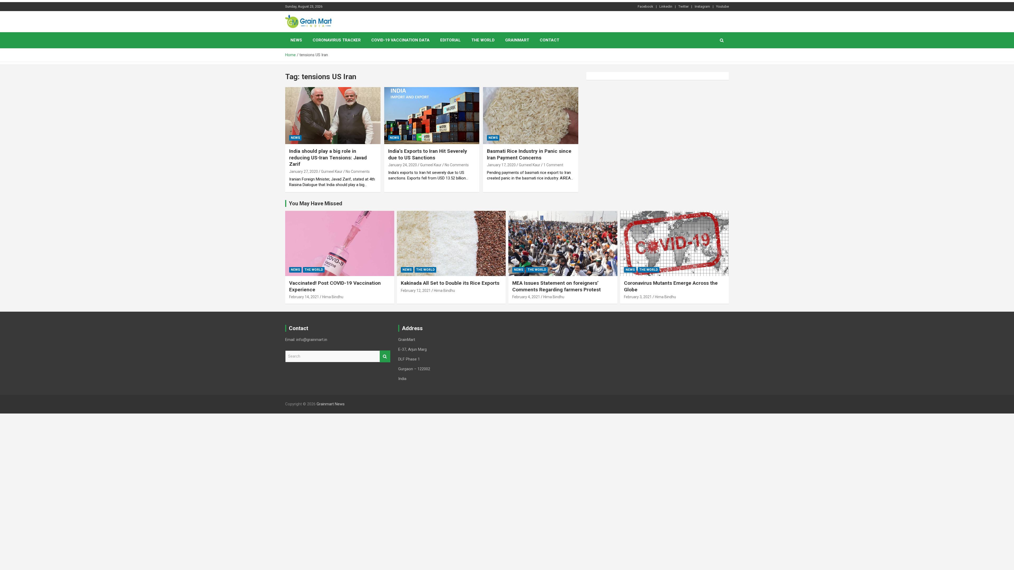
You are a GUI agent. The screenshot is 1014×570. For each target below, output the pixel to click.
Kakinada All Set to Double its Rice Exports (450, 283)
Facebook (645, 6)
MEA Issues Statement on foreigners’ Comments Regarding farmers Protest (556, 286)
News (296, 40)
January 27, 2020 (303, 171)
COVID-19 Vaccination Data (400, 40)
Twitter (683, 6)
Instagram (702, 6)
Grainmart (517, 40)
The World (483, 40)
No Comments (358, 171)
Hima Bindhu (332, 297)
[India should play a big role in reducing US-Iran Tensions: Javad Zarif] (333, 115)
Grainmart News (331, 404)
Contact (549, 40)
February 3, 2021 (638, 297)
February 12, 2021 (416, 290)
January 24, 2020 (402, 165)
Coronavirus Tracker (337, 40)
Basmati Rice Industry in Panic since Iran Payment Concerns (529, 154)
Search (385, 356)
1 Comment (553, 165)
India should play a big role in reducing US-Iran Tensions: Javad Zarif (328, 157)
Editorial (450, 40)
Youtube (722, 6)
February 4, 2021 (526, 297)
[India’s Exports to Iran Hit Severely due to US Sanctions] (432, 115)
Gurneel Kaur (331, 171)
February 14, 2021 (304, 297)
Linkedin (665, 6)
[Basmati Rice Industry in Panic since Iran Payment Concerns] (531, 115)
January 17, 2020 (501, 165)
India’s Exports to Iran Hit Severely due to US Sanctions (427, 154)
